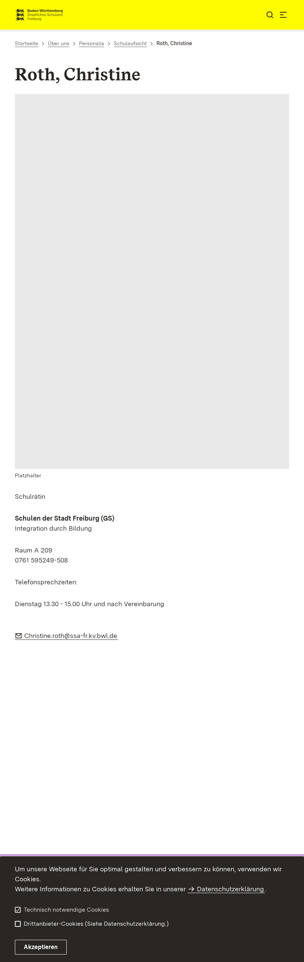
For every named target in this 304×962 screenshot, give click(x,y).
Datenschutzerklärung (230, 889)
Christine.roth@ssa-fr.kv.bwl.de (71, 635)
